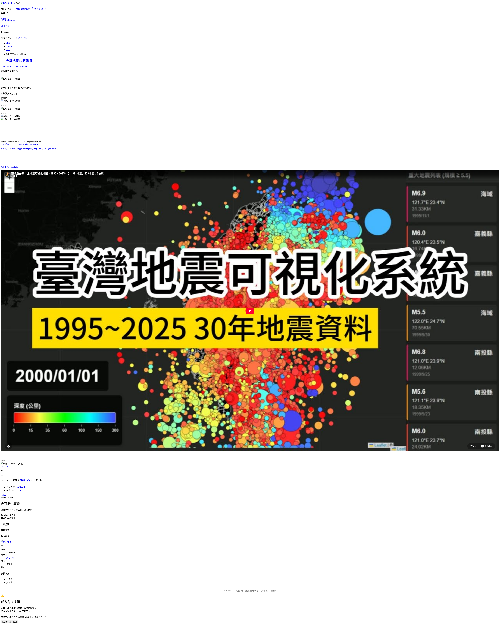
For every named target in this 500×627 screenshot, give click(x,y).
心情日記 (22, 38)
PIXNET (230, 591)
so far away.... (6, 466)
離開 (15, 622)
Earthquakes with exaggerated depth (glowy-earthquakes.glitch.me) (28, 148)
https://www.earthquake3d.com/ (14, 66)
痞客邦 (23, 480)
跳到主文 (5, 26)
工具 (19, 490)
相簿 (8, 43)
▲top (3, 495)
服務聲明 (274, 591)
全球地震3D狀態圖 (19, 60)
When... (8, 19)
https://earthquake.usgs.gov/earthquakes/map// (20, 144)
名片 (8, 50)
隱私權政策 (264, 591)
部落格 (9, 46)
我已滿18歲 (6, 622)
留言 (29, 480)
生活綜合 (21, 487)
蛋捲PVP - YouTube (9, 167)
